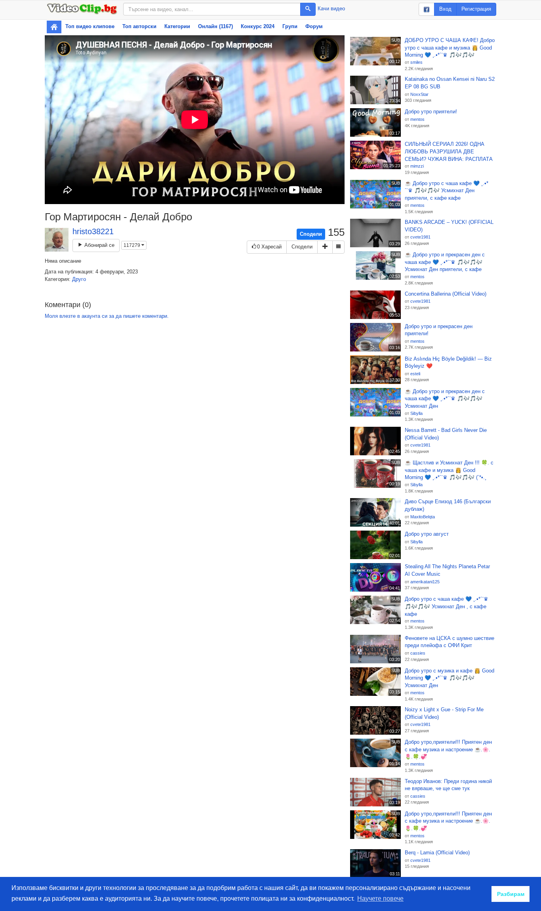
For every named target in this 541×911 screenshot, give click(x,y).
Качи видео (331, 8)
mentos (417, 119)
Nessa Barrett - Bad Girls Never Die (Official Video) (446, 434)
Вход (445, 9)
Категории (177, 26)
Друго (79, 279)
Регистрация (476, 9)
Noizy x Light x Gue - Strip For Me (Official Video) (444, 713)
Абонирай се (98, 245)
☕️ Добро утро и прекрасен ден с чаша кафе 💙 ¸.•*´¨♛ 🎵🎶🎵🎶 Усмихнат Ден (445, 398)
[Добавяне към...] (325, 247)
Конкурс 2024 (257, 26)
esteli (415, 373)
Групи (289, 26)
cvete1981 (420, 237)
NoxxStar (419, 94)
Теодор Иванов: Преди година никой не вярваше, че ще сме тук (448, 785)
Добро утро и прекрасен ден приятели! (438, 330)
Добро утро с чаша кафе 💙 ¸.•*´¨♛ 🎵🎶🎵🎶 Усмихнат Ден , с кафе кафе (446, 606)
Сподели (311, 234)
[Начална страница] (54, 27)
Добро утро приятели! (431, 112)
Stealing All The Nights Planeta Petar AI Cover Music (447, 570)
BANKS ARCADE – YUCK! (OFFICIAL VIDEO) (449, 226)
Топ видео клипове (89, 26)
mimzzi (417, 166)
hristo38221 (93, 231)
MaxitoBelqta (422, 516)
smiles (416, 62)
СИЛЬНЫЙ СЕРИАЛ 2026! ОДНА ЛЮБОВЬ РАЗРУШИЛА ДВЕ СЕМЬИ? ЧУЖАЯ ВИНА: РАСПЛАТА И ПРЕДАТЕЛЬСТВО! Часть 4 (449, 151)
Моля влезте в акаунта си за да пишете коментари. (107, 316)
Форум (314, 26)
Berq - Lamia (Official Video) (437, 853)
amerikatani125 (425, 581)
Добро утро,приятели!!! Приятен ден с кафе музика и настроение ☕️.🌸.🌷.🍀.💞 (448, 749)
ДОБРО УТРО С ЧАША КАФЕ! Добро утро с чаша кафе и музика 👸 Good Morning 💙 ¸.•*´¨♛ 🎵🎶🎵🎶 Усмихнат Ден (450, 48)
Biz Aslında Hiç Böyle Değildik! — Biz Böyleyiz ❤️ (448, 362)
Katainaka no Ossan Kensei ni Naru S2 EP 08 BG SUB (450, 83)
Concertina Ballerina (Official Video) (445, 294)
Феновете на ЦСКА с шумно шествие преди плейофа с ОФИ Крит (449, 642)
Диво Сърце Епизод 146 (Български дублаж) (448, 505)
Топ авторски (139, 26)
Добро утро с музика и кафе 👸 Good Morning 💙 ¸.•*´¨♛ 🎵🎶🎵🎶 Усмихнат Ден (449, 678)
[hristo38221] (57, 240)
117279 (132, 245)
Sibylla (416, 413)
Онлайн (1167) (215, 26)
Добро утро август (427, 534)
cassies (417, 653)
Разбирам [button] (510, 894)
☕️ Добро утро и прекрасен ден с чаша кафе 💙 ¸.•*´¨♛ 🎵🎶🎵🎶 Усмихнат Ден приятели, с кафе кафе (445, 262)
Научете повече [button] (380, 898)
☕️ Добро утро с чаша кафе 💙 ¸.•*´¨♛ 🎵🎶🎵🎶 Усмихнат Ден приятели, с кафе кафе (446, 190)
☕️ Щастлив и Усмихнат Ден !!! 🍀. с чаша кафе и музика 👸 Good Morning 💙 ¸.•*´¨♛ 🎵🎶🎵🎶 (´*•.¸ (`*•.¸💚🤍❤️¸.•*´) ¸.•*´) (449, 470)
